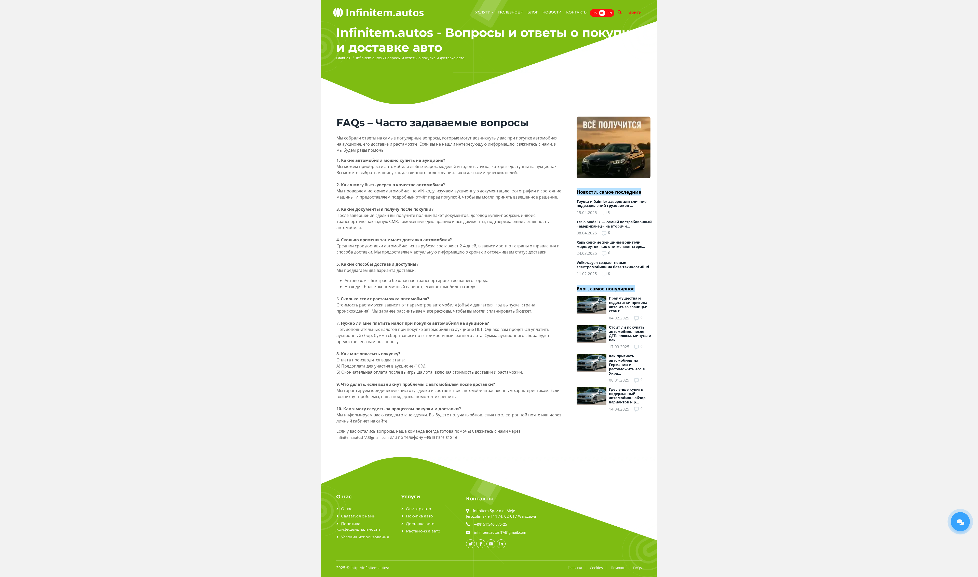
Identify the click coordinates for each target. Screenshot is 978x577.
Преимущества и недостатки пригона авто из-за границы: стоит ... (628, 304)
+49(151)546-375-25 (490, 524)
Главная (575, 567)
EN (610, 13)
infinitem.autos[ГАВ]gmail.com (362, 437)
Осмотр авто (418, 508)
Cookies (596, 567)
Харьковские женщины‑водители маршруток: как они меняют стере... (611, 244)
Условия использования (365, 536)
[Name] (619, 12)
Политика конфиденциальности (358, 526)
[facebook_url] (480, 543)
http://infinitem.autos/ (370, 567)
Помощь (618, 567)
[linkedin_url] (501, 543)
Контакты (577, 12)
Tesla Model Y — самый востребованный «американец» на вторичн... (614, 224)
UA (594, 13)
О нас (346, 508)
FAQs (637, 567)
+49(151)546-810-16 (440, 437)
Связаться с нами (358, 516)
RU (602, 13)
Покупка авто (419, 516)
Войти (635, 12)
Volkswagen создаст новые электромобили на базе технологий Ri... (614, 264)
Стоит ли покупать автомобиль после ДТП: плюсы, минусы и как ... (630, 333)
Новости (552, 12)
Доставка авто (420, 523)
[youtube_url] (490, 543)
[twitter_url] (470, 543)
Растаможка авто (423, 531)
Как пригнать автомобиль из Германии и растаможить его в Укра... (627, 364)
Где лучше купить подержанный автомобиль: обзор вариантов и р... (627, 395)
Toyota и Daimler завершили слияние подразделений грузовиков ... (611, 203)
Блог (532, 12)
